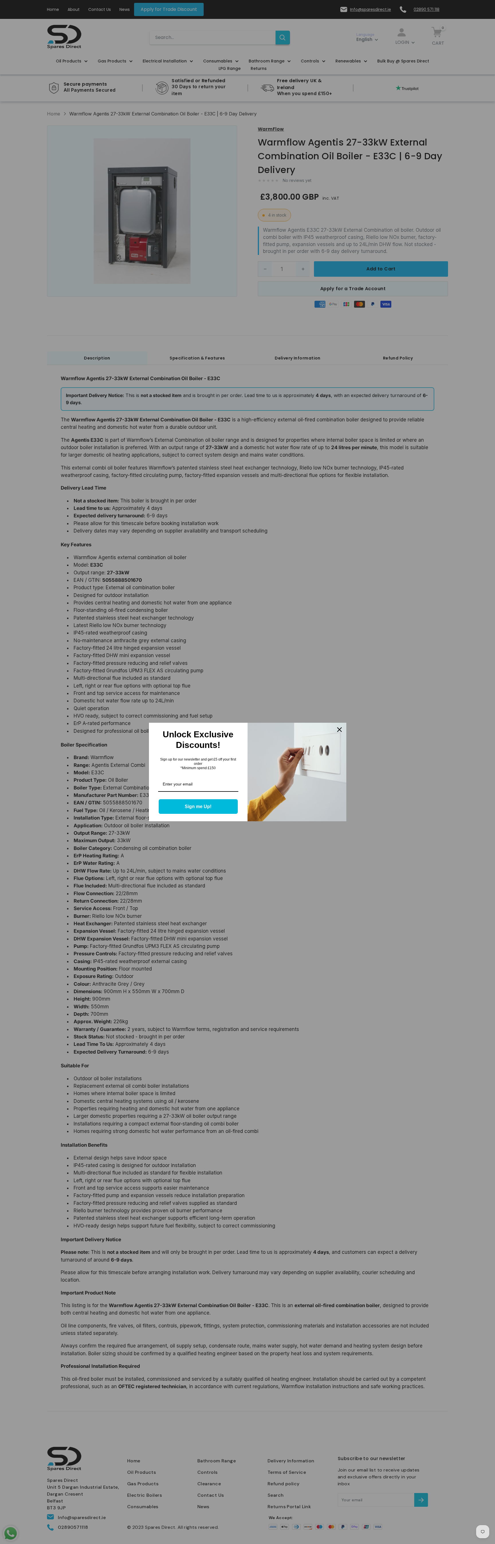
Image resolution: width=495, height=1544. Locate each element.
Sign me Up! (198, 806)
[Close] (339, 729)
